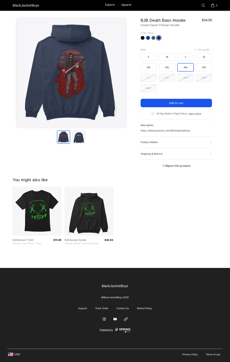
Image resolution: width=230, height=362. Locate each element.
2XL (149, 67)
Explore (110, 5)
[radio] (148, 57)
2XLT (185, 77)
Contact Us (123, 308)
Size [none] (143, 49)
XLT (167, 77)
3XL (167, 67)
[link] (37, 211)
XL (204, 56)
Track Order (101, 308)
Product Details (149, 142)
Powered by (106, 329)
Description (147, 125)
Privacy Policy (190, 354)
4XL (186, 67)
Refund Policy (144, 308)
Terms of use (213, 354)
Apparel (126, 5)
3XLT (204, 77)
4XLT (148, 88)
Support (82, 308)
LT (148, 77)
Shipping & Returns (152, 153)
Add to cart (176, 103)
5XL (204, 67)
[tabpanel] (71, 73)
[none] (201, 49)
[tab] (63, 137)
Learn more (194, 113)
